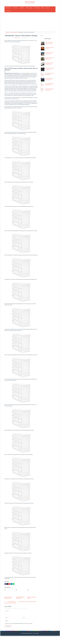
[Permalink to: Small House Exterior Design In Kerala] (10, 592)
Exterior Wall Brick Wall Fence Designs (20, 597)
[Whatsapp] (13, 584)
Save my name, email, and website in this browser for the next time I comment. (19, 623)
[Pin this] (9, 584)
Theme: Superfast (36, 633)
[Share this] (5, 584)
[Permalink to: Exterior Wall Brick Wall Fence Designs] (21, 592)
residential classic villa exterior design (25, 601)
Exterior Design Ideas (11, 601)
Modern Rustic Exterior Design (32, 597)
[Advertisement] (30, 21)
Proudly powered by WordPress (26, 633)
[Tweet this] (7, 584)
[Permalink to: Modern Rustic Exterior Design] (33, 592)
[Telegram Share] (11, 584)
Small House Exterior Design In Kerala (8, 597)
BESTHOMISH (30, 2)
